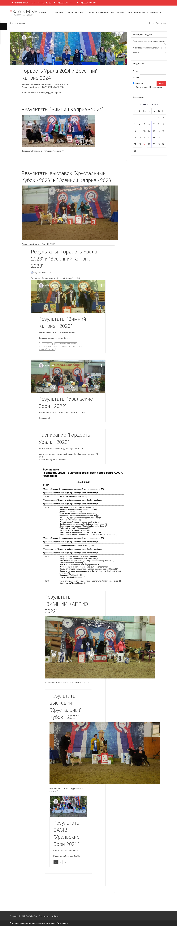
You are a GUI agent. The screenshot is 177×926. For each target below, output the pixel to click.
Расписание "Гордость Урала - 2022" (64, 438)
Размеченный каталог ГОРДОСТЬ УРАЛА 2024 (43, 87)
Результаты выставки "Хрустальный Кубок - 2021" (66, 706)
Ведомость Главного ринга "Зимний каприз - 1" (43, 151)
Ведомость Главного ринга (65, 850)
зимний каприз (47, 349)
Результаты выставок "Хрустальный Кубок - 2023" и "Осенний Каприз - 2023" (67, 176)
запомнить (139, 83)
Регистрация (161, 23)
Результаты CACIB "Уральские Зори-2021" (66, 833)
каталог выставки (48, 346)
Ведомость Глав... (46, 418)
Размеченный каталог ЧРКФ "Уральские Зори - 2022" (63, 412)
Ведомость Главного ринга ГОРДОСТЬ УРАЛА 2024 (45, 84)
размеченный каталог (71, 346)
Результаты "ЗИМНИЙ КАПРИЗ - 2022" (68, 604)
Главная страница (17, 23)
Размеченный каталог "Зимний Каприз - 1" (58, 332)
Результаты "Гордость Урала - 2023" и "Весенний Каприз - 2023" (65, 259)
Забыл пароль (142, 87)
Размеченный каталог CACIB (66, 856)
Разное (136, 52)
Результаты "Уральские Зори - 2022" (66, 402)
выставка (41, 93)
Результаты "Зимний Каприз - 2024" (63, 109)
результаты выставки (66, 344)
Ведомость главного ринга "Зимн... (54, 338)
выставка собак (29, 93)
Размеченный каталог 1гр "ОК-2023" (38, 244)
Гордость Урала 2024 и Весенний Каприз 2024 (60, 74)
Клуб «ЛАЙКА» (25, 12)
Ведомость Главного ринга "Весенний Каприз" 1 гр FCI (55, 278)
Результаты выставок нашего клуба (149, 41)
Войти (151, 23)
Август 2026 (149, 104)
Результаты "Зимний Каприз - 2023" (62, 322)
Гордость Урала (53, 93)
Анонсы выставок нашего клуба (147, 48)
